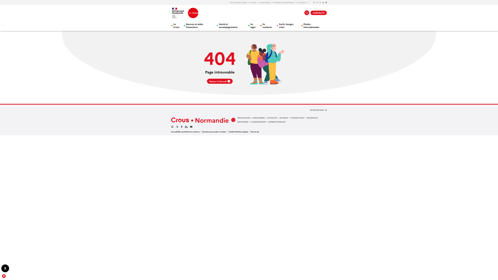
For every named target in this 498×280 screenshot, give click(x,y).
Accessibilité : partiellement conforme (185, 132)
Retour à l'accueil (218, 81)
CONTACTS (318, 12)
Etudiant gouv (297, 118)
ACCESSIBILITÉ (301, 2)
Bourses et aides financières (194, 26)
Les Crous (283, 118)
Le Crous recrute (258, 122)
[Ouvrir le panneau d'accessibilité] (5, 268)
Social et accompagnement (228, 26)
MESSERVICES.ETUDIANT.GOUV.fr (284, 2)
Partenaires (242, 122)
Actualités (272, 118)
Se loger (253, 26)
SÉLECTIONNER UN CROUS (238, 2)
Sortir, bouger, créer (286, 26)
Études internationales (311, 26)
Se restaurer (267, 26)
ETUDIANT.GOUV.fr (265, 2)
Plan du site (255, 132)
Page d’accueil (243, 118)
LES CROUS (253, 2)
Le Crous (176, 26)
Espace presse (259, 118)
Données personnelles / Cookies (214, 132)
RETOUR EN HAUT (317, 110)
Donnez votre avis (276, 122)
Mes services (312, 118)
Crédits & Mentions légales (238, 132)
